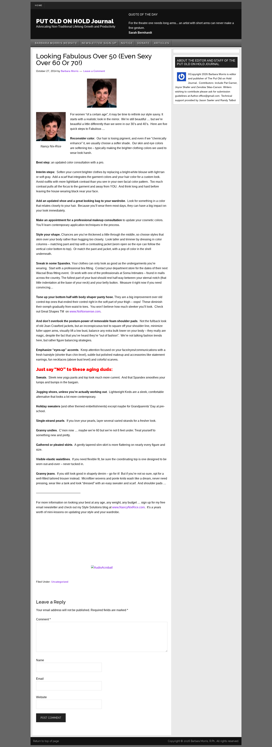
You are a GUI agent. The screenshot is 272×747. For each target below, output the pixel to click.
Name (40, 660)
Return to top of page (46, 741)
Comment (43, 619)
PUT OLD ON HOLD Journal (75, 21)
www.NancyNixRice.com (128, 507)
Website (41, 697)
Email (40, 678)
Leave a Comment (94, 71)
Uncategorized (59, 581)
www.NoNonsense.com (85, 311)
